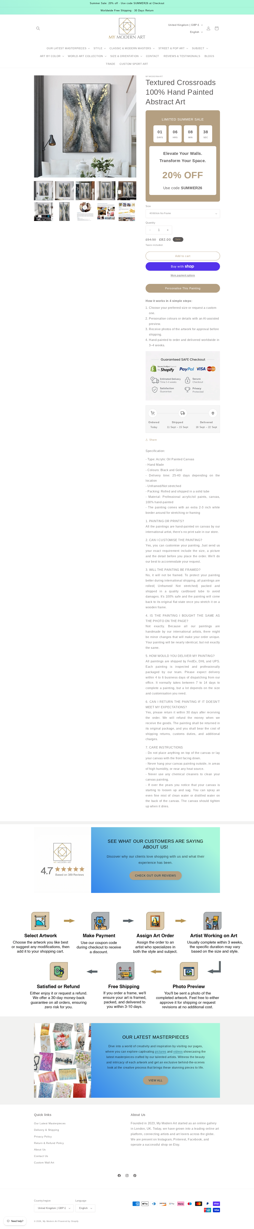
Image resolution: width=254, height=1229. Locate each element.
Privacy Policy (43, 1136)
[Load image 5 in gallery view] (126, 190)
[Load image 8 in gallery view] (85, 211)
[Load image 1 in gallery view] (43, 190)
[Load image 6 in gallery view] (43, 211)
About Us (40, 1149)
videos (178, 1051)
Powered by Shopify (68, 1221)
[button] (38, 28)
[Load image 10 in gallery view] (126, 211)
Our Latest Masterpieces (50, 1123)
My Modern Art (50, 1221)
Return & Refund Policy (49, 1143)
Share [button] (153, 439)
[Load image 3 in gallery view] (85, 190)
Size (148, 206)
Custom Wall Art (44, 1162)
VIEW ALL (156, 1080)
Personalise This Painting (182, 288)
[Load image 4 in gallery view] (106, 190)
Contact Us (41, 1156)
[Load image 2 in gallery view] (64, 190)
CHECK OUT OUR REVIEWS (155, 875)
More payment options (183, 275)
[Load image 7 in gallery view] (64, 211)
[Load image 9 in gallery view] (106, 211)
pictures (160, 1051)
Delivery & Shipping (46, 1129)
